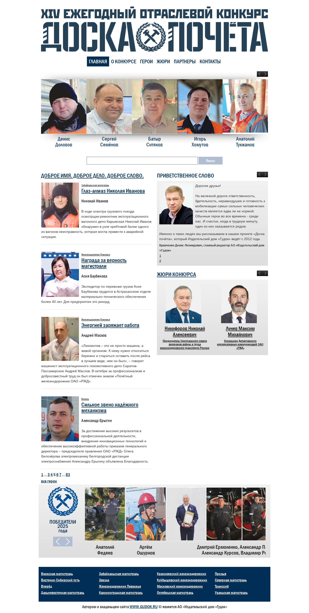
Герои (146, 61)
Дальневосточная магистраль (62, 592)
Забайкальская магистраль (119, 573)
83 (68, 474)
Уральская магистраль (231, 592)
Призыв (220, 573)
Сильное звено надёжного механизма (109, 407)
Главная (98, 61)
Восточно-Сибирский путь (60, 580)
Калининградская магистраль (121, 592)
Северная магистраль (231, 580)
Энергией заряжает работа (110, 325)
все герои (49, 481)
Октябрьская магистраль (175, 592)
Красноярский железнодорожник (181, 573)
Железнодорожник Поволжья (120, 586)
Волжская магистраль (57, 573)
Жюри (163, 61)
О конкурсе (123, 61)
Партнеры (185, 61)
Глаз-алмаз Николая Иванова (113, 190)
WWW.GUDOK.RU (144, 606)
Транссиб (222, 586)
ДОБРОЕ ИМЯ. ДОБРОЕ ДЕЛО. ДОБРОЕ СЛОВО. (92, 175)
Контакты (210, 61)
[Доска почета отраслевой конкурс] (154, 28)
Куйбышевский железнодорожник (182, 580)
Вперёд (46, 586)
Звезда (104, 580)
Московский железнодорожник (180, 586)
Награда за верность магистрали (103, 263)
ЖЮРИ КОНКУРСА (176, 274)
